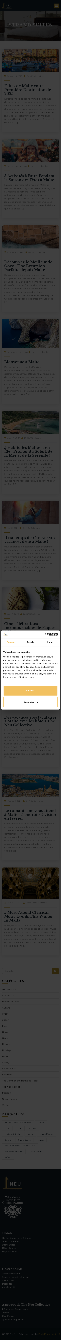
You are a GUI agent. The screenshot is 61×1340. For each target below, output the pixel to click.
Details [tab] (30, 642)
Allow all (30, 690)
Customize (29, 702)
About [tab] (50, 642)
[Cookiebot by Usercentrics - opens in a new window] (45, 634)
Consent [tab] (11, 642)
